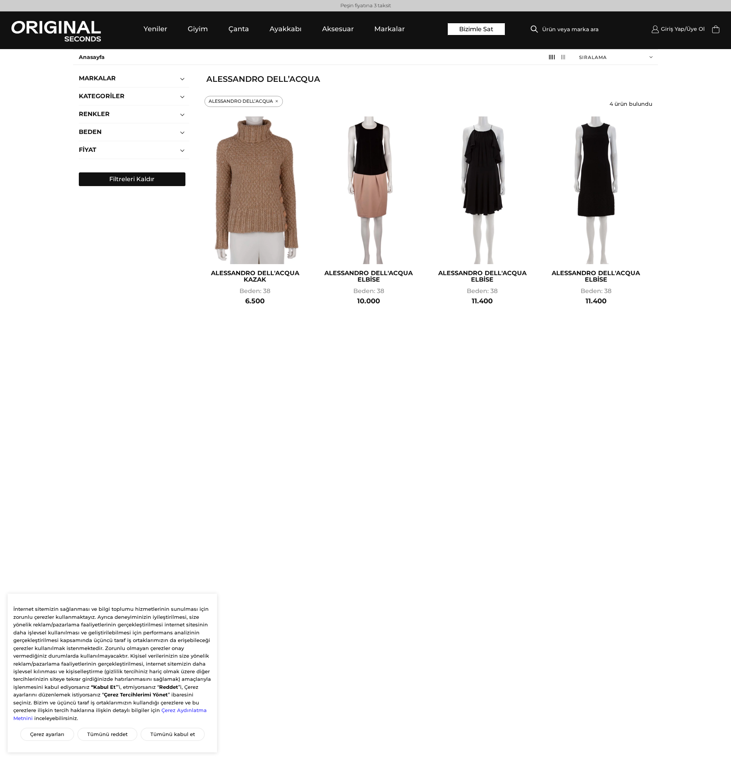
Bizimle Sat (476, 29)
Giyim (198, 29)
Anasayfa (92, 57)
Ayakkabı (286, 29)
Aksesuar (338, 29)
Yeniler (155, 29)
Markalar (389, 29)
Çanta (238, 29)
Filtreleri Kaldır (132, 179)
